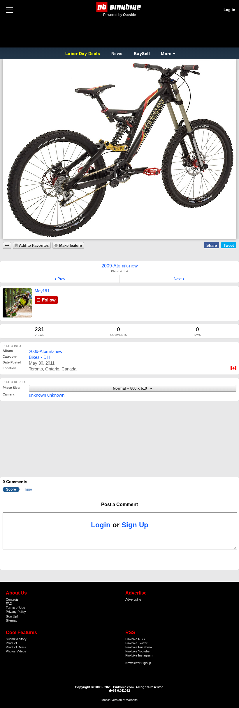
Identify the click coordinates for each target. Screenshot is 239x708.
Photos (11, 651)
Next (178, 279)
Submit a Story (16, 639)
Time (28, 489)
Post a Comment (119, 504)
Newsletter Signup (138, 663)
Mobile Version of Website (119, 700)
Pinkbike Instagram (138, 655)
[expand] (7, 245)
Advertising (133, 599)
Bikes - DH (39, 357)
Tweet (229, 245)
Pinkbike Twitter (136, 643)
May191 (42, 290)
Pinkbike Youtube (137, 651)
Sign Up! (12, 616)
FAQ (9, 603)
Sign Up (135, 525)
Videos (21, 651)
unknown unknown (46, 395)
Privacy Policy (16, 611)
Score (11, 489)
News (117, 53)
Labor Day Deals (83, 53)
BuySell (142, 53)
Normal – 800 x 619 (130, 388)
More (166, 53)
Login (100, 525)
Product (11, 643)
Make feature (70, 246)
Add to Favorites (34, 246)
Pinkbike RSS (135, 639)
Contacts (12, 599)
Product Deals (16, 647)
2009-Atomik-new (45, 351)
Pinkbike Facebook (138, 647)
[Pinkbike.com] (119, 7)
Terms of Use (15, 607)
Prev (61, 279)
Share (211, 245)
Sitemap (11, 620)
